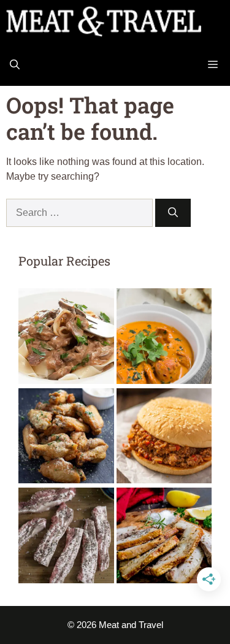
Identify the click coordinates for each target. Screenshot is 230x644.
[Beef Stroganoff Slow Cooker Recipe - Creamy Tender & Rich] (66, 338)
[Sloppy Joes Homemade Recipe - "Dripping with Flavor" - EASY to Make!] (164, 438)
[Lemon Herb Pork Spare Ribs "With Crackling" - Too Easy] (164, 538)
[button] (14, 64)
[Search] (173, 213)
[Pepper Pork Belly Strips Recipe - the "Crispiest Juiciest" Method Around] (66, 538)
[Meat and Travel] (103, 21)
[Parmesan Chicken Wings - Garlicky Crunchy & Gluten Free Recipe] (66, 438)
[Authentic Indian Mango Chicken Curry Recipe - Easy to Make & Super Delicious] (164, 338)
